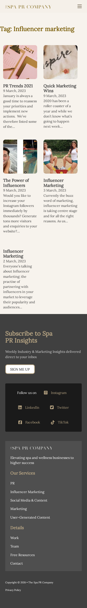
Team (14, 546)
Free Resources (22, 555)
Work (14, 538)
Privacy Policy (13, 590)
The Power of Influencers (16, 183)
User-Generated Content (30, 517)
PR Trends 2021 (18, 85)
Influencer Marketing (54, 183)
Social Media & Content (28, 500)
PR (12, 483)
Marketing (18, 509)
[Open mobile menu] (79, 6)
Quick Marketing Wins (60, 88)
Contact (16, 563)
